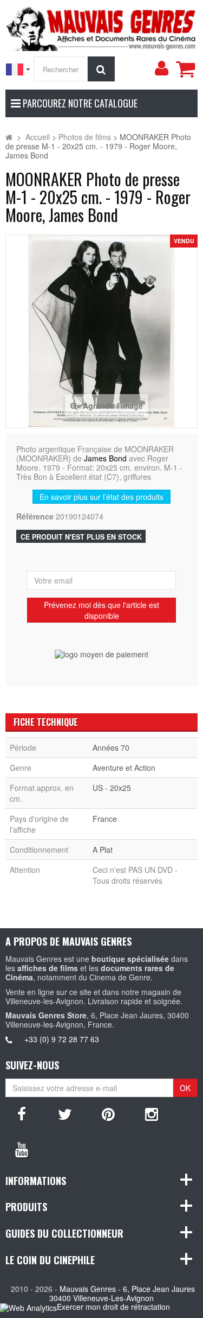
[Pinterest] (108, 1113)
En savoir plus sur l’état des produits (101, 496)
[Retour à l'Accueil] (8, 136)
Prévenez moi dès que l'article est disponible (101, 610)
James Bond (105, 458)
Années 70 (111, 747)
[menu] (161, 68)
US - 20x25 (112, 787)
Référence (35, 516)
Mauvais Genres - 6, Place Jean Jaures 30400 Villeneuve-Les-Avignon (122, 1293)
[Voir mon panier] (185, 68)
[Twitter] (65, 1113)
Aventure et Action (124, 767)
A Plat (103, 849)
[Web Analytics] (28, 1307)
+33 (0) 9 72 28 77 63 (61, 1039)
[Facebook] (21, 1113)
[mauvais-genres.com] (101, 27)
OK (185, 1087)
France (105, 818)
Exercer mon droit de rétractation (113, 1306)
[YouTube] (21, 1148)
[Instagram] (151, 1113)
